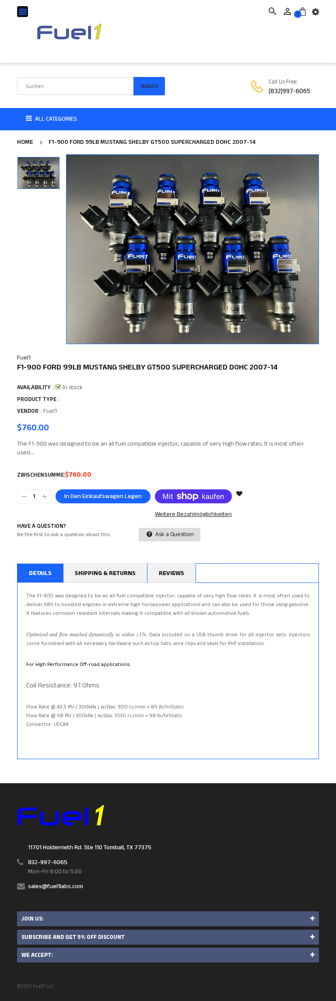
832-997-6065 (47, 862)
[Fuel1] (60, 815)
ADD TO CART (257, 978)
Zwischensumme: (41, 475)
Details (40, 573)
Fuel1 (24, 357)
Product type (36, 399)
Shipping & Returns (105, 573)
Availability (34, 387)
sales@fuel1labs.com (55, 886)
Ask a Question (174, 534)
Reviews (171, 573)
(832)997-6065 (289, 91)
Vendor (27, 411)
